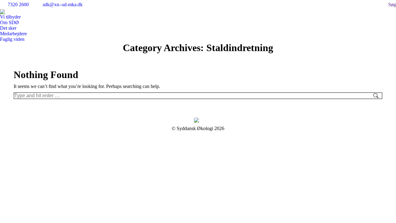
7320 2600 (18, 4)
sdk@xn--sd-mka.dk (63, 4)
